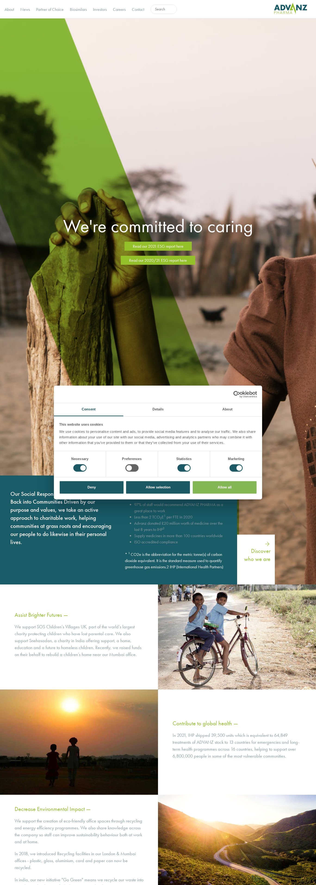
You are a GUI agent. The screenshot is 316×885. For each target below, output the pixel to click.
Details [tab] (158, 409)
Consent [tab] (89, 409)
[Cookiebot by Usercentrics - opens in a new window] (237, 394)
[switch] (132, 468)
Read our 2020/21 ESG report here (158, 260)
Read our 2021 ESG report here (158, 246)
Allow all (225, 487)
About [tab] (227, 409)
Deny (91, 487)
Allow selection (158, 487)
